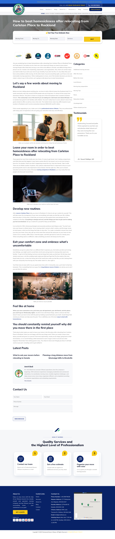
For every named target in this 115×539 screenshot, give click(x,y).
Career (38, 509)
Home (41, 9)
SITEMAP (70, 532)
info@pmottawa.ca (60, 515)
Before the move (78, 78)
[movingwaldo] (67, 56)
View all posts (27, 381)
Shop (55, 9)
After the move (78, 74)
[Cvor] (86, 56)
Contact (85, 9)
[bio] (77, 56)
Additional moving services (81, 69)
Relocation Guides (79, 99)
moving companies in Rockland (46, 169)
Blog (79, 9)
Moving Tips (77, 90)
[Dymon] (19, 56)
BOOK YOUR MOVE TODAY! (76, 5)
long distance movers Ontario (50, 267)
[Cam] (57, 56)
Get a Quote (20, 512)
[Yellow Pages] (96, 56)
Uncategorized (78, 103)
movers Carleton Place (22, 213)
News (75, 95)
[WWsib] (38, 56)
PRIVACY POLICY (77, 532)
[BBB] (48, 56)
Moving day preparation (81, 86)
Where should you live (80, 107)
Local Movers (77, 82)
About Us (62, 9)
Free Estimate (96, 9)
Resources (72, 9)
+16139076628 (95, 5)
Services (48, 9)
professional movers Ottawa (50, 108)
